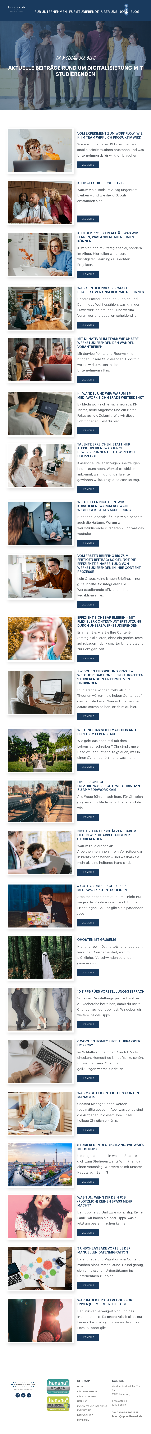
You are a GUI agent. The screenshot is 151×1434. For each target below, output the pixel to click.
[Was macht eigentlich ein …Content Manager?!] (40, 1112)
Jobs (124, 11)
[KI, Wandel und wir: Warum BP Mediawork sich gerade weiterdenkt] (40, 413)
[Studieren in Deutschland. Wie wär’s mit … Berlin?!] (40, 1164)
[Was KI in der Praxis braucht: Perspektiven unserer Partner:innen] (40, 307)
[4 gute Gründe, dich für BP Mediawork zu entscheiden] (40, 905)
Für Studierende (84, 11)
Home (80, 1387)
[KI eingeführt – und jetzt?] (40, 202)
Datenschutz (85, 1415)
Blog (134, 11)
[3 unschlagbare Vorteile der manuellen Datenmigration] (40, 1268)
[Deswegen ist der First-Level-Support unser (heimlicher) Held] (40, 1319)
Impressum (83, 1420)
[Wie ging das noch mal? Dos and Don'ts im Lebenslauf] (40, 749)
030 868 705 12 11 (127, 1412)
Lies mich (87, 165)
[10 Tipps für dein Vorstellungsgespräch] (40, 1009)
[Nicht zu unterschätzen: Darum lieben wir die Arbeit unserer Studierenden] (40, 851)
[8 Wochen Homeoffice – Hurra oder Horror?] (40, 1060)
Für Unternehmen (51, 11)
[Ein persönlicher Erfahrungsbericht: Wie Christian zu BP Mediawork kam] (40, 800)
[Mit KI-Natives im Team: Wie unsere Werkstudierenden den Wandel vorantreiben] (40, 359)
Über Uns (109, 11)
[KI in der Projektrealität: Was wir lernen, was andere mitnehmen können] (40, 253)
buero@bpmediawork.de (127, 1416)
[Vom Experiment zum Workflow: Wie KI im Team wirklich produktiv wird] (40, 150)
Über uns (82, 1401)
